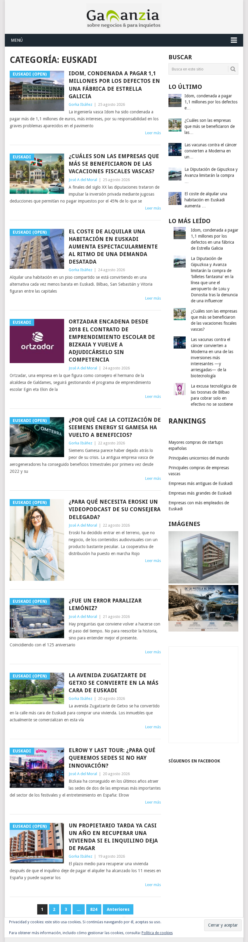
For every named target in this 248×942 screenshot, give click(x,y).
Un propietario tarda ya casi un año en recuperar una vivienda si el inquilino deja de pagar (113, 837)
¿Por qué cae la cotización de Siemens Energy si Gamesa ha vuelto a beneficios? (115, 427)
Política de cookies (157, 933)
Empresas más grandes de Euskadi (200, 493)
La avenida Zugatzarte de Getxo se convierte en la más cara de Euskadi (113, 683)
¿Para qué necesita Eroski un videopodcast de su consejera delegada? (115, 509)
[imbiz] (203, 582)
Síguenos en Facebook (194, 760)
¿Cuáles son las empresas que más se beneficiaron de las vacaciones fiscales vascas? (114, 163)
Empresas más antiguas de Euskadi (200, 483)
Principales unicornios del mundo (198, 458)
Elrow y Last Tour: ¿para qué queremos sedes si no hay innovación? (112, 757)
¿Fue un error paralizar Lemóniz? (105, 604)
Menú (17, 40)
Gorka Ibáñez (80, 104)
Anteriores (118, 909)
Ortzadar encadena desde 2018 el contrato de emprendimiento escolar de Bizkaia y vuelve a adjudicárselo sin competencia (112, 340)
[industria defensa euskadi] (203, 630)
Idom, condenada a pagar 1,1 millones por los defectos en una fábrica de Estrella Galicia (114, 84)
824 (93, 909)
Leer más (153, 133)
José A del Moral (83, 179)
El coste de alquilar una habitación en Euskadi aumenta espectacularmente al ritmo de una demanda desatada (113, 246)
